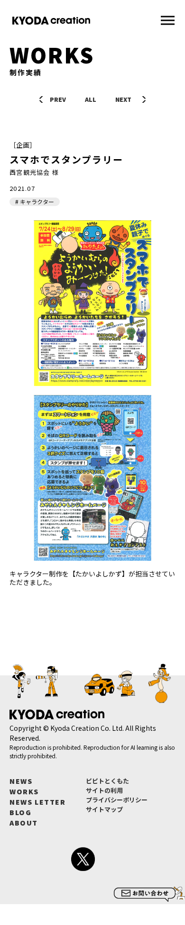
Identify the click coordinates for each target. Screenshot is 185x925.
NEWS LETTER (37, 802)
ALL (90, 99)
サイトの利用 (104, 790)
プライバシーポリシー (117, 799)
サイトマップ (104, 809)
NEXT (123, 99)
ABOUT (23, 822)
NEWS (20, 781)
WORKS (24, 791)
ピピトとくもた (107, 780)
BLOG (20, 812)
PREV (58, 99)
